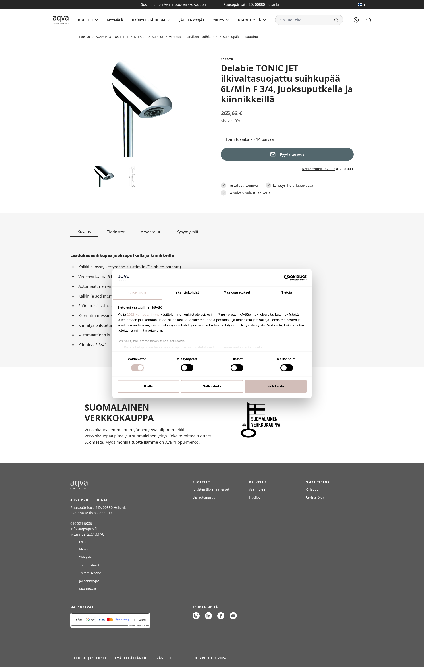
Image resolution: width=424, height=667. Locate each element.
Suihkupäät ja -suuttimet (241, 37)
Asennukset (257, 489)
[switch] (187, 367)
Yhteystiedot (88, 557)
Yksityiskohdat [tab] (187, 292)
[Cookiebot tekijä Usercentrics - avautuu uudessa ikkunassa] (287, 277)
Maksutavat (87, 589)
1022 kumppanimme (143, 314)
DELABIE (140, 37)
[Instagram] (196, 615)
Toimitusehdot (90, 573)
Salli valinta (212, 386)
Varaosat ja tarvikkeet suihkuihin (193, 37)
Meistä (84, 549)
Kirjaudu (312, 489)
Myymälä (115, 20)
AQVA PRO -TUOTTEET (112, 37)
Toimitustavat (89, 565)
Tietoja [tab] (286, 292)
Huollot (254, 497)
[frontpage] (110, 485)
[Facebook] (220, 615)
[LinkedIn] (208, 615)
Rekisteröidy (315, 497)
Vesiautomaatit (204, 497)
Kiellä (148, 386)
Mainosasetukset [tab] (237, 292)
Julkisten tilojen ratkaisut (211, 489)
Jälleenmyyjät (191, 20)
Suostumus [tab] (137, 293)
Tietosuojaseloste (88, 658)
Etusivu (84, 37)
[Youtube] (233, 615)
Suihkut (157, 37)
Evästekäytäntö (131, 658)
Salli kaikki (275, 386)
